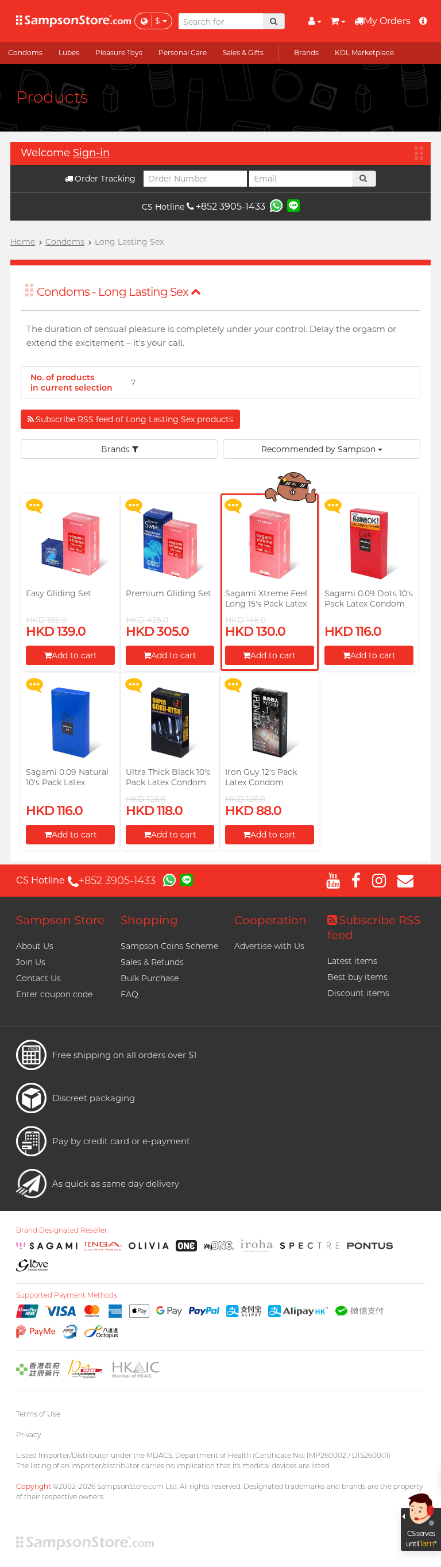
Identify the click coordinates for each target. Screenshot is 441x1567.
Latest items (352, 961)
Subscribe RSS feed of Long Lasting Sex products (134, 419)
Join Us (30, 962)
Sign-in (91, 152)
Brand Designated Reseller (61, 1230)
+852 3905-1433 (230, 206)
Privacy (28, 1434)
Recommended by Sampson (319, 449)
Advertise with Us (269, 946)
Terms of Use (38, 1414)
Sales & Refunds (152, 962)
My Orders (387, 21)
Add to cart (74, 655)
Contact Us (38, 978)
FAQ (129, 994)
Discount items (358, 993)
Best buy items (357, 977)
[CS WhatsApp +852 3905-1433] (276, 205)
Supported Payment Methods (66, 1295)
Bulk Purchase (150, 978)
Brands (116, 449)
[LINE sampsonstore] (293, 205)
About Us (34, 946)
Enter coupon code (54, 994)
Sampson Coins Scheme (169, 946)
